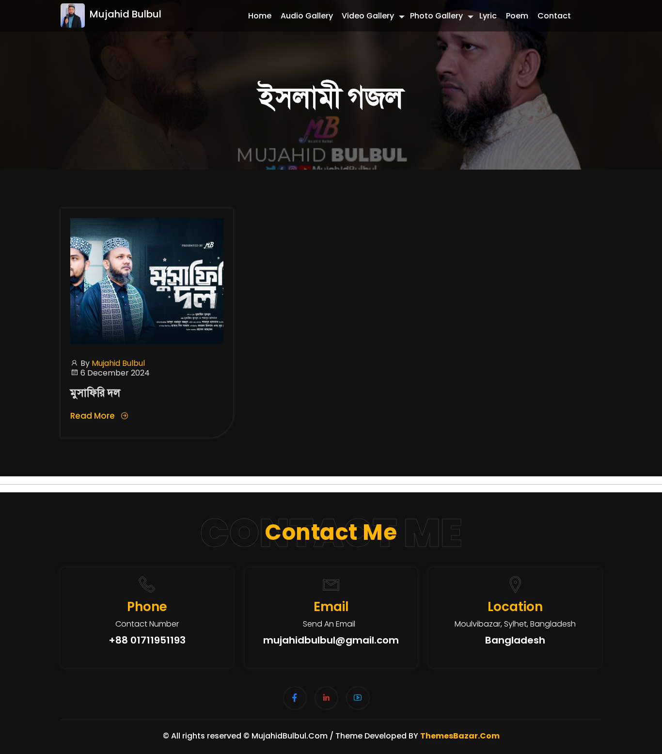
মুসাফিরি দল (95, 392)
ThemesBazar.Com (460, 735)
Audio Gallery (307, 15)
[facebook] (295, 698)
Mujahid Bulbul (125, 14)
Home (259, 15)
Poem (517, 15)
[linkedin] (326, 698)
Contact (554, 15)
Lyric (488, 15)
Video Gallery (368, 15)
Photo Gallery (436, 15)
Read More (93, 416)
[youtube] (358, 698)
